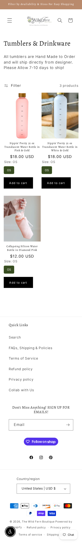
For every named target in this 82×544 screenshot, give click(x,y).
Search (15, 337)
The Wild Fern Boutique (38, 521)
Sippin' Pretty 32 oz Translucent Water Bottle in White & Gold (60, 146)
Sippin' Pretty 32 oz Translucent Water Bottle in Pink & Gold (22, 146)
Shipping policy (57, 534)
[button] (9, 20)
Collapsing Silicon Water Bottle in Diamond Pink (22, 248)
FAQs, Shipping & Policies (30, 348)
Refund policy (21, 369)
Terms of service (30, 534)
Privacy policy (21, 379)
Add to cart (18, 183)
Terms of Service (23, 358)
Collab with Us (21, 390)
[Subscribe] (68, 425)
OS (9, 169)
